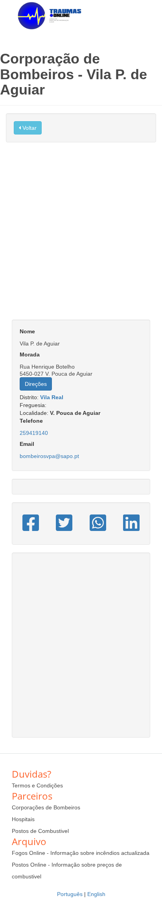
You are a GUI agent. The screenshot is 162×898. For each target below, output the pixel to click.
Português (70, 894)
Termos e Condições (37, 785)
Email (27, 444)
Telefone (31, 421)
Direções (36, 384)
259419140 (34, 433)
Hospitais (23, 819)
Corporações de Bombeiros (46, 807)
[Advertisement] (81, 235)
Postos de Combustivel (40, 831)
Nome (27, 331)
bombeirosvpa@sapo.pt (49, 456)
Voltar (29, 128)
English (96, 894)
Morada (30, 354)
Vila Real (51, 397)
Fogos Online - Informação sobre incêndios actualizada (80, 853)
